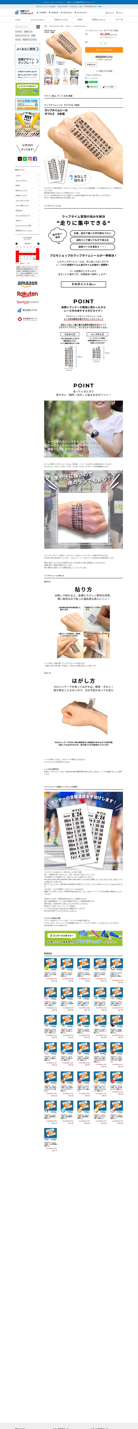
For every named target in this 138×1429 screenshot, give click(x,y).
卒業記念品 (19, 210)
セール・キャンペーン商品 (23, 225)
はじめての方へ (82, 12)
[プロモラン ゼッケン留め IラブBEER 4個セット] (83, 1021)
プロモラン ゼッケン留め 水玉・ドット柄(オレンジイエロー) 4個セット (100, 1088)
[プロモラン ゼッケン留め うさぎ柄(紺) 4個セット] (50, 1134)
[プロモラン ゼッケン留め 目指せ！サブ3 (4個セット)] (83, 993)
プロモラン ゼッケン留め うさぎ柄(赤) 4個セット (117, 1116)
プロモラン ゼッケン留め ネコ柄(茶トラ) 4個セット (83, 1058)
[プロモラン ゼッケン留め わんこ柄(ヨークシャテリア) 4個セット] (67, 1077)
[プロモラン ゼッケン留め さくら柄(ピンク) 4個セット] (50, 993)
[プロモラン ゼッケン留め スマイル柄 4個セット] (50, 964)
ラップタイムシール (79, 26)
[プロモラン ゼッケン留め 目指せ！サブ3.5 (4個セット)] (100, 993)
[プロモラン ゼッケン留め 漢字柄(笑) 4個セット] (83, 1107)
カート (121, 12)
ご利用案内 (42, 12)
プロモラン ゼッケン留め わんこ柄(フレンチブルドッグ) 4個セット (100, 1059)
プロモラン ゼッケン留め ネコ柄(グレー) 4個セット (67, 1058)
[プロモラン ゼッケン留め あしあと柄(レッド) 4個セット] (116, 1077)
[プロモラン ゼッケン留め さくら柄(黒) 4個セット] (67, 993)
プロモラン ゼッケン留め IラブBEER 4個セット (83, 1030)
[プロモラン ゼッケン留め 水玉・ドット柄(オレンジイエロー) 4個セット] (100, 1077)
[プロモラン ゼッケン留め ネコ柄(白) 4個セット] (50, 1048)
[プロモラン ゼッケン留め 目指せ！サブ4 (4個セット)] (116, 993)
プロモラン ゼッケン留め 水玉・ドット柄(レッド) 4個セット (83, 1088)
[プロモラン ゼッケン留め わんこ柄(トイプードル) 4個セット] (116, 1048)
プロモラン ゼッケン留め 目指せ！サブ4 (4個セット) (116, 1003)
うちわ (18, 39)
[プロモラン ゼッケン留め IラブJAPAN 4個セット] (83, 964)
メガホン (18, 19)
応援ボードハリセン (30, 39)
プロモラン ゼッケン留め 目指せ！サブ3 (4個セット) (83, 1003)
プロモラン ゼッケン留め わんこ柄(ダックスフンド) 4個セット (50, 1088)
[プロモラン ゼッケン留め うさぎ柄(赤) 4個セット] (116, 1107)
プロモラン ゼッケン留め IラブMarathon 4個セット (116, 975)
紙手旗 (80, 19)
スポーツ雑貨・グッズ (22, 205)
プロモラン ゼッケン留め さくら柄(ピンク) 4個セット (50, 1003)
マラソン (68, 26)
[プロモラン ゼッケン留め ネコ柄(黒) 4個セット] (116, 1021)
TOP (45, 26)
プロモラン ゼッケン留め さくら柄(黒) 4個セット (67, 1003)
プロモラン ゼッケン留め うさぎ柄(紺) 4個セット (51, 1144)
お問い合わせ (67, 12)
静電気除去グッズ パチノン (24, 230)
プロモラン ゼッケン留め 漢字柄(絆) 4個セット (50, 1116)
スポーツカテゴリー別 (56, 26)
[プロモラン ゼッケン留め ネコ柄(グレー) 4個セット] (67, 1048)
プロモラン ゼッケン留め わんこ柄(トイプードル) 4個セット (116, 1059)
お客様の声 (54, 12)
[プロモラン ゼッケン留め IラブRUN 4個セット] (100, 964)
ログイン (111, 12)
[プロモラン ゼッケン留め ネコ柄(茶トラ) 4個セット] (83, 1048)
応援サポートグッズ (21, 190)
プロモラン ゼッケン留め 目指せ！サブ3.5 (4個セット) (99, 1003)
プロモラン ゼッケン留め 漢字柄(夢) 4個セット (67, 1116)
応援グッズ (61, 19)
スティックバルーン (38, 19)
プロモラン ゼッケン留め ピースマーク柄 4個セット (99, 1116)
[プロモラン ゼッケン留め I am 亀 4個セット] (67, 1021)
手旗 (33, 35)
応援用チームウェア (99, 19)
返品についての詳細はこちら (94, 74)
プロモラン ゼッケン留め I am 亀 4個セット (66, 1030)
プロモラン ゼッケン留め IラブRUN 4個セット (100, 974)
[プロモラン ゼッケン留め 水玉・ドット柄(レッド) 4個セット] (83, 1077)
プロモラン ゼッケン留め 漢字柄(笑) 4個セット (83, 1116)
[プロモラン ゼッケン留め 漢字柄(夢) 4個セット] (67, 1107)
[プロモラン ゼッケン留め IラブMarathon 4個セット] (116, 964)
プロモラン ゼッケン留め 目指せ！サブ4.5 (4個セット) (50, 1030)
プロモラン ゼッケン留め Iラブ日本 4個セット (67, 974)
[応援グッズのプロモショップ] (24, 14)
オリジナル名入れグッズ (23, 215)
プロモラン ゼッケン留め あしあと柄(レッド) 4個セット (116, 1087)
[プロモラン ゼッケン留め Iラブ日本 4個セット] (67, 964)
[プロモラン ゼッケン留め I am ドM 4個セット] (100, 1021)
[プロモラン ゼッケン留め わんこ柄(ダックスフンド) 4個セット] (50, 1077)
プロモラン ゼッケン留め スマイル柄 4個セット (50, 974)
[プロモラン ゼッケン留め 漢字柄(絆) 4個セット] (50, 1107)
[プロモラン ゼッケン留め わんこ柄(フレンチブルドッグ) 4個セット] (100, 1048)
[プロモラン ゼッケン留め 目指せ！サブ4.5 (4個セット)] (50, 1021)
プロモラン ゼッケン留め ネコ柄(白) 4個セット (50, 1058)
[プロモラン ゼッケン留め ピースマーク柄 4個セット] (100, 1107)
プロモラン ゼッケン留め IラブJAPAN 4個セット (84, 974)
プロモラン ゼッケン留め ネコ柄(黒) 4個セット (116, 1030)
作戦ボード (19, 220)
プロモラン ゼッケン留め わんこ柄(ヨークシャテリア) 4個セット (67, 1088)
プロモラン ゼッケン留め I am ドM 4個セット (100, 1030)
